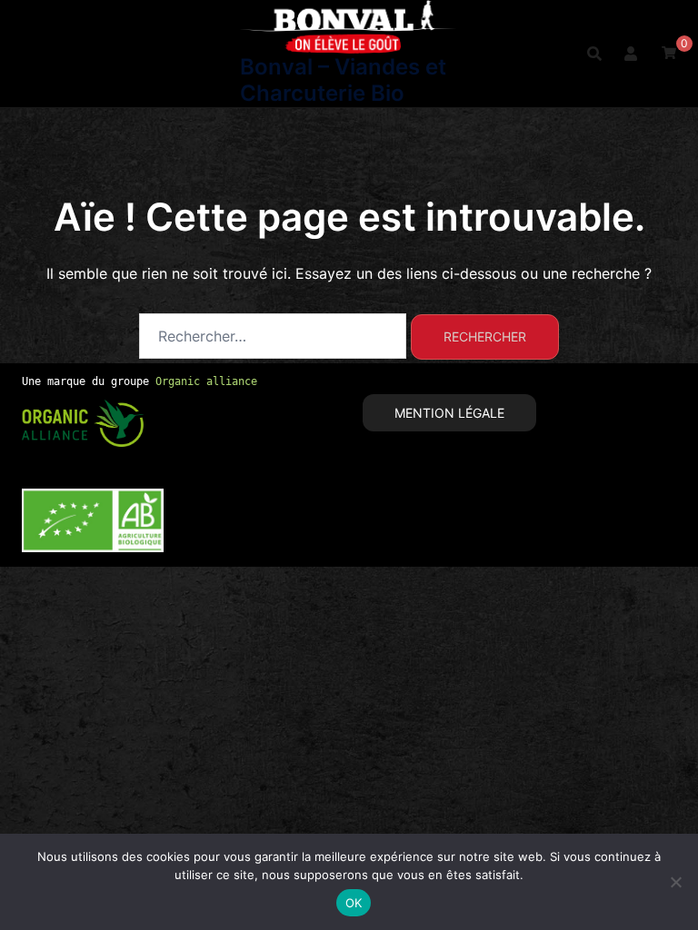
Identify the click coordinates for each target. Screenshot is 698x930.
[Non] (675, 882)
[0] (669, 52)
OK (354, 902)
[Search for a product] (594, 53)
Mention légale (449, 412)
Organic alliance (206, 381)
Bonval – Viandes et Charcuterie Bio (343, 80)
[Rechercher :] (272, 336)
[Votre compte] (631, 53)
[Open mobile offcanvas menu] (29, 54)
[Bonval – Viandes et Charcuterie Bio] (349, 26)
